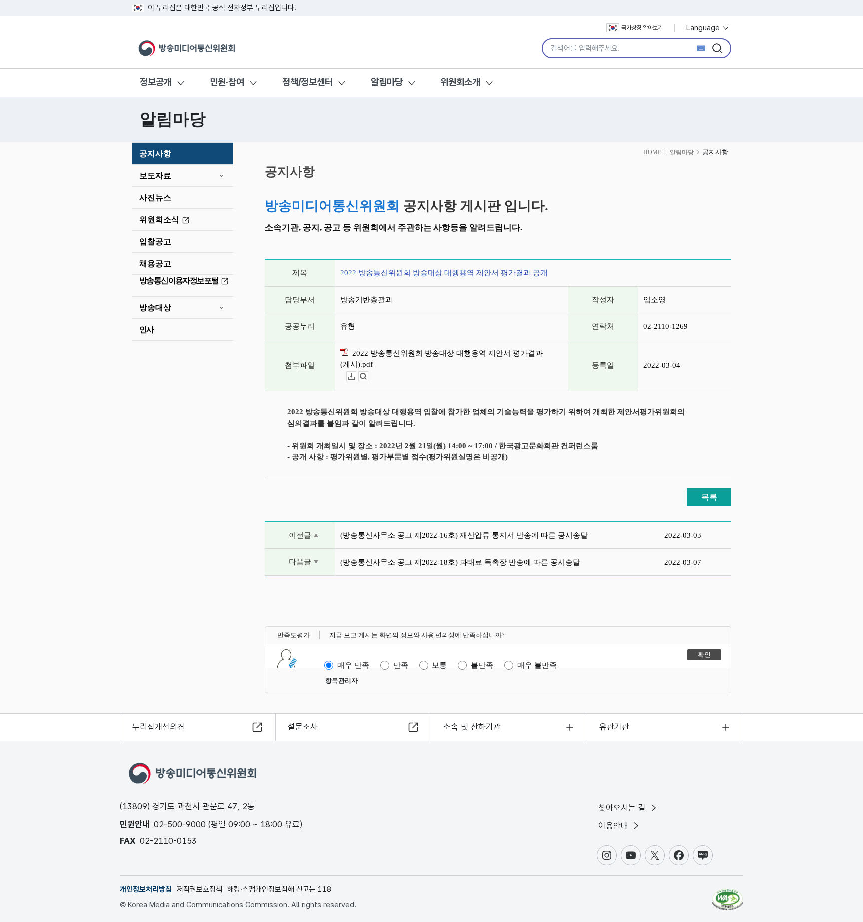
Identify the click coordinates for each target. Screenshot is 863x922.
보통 (439, 665)
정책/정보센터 (307, 82)
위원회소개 (460, 82)
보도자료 (155, 175)
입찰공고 (155, 241)
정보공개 (156, 82)
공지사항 (155, 153)
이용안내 (614, 826)
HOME (652, 152)
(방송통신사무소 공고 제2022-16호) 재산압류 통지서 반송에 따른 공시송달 (464, 535)
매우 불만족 (537, 665)
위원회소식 (159, 219)
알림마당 (387, 82)
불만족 (482, 665)
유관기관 (614, 727)
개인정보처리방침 (146, 889)
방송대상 (155, 307)
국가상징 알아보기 (642, 27)
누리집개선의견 (158, 727)
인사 (146, 329)
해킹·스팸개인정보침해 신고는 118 (279, 889)
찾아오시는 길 (623, 808)
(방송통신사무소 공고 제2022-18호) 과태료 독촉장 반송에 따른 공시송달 (460, 562)
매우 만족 (353, 665)
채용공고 (155, 263)
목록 (709, 497)
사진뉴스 (155, 197)
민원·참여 (227, 82)
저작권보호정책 (199, 889)
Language (704, 27)
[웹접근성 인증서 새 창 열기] (727, 895)
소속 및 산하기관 (472, 727)
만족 (400, 665)
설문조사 (303, 727)
